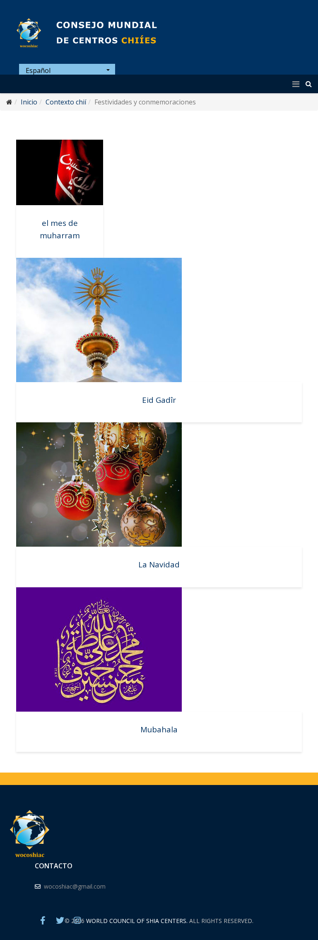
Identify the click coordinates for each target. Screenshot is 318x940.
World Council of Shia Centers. (137, 921)
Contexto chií (66, 102)
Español (37, 70)
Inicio (29, 102)
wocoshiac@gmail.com (75, 886)
